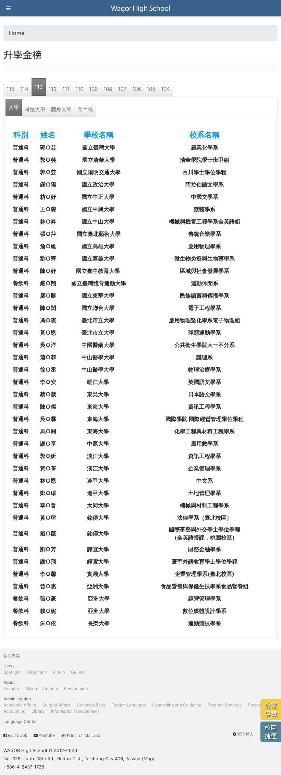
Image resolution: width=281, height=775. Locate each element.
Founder (11, 688)
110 (79, 89)
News (8, 665)
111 (66, 89)
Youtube (47, 735)
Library (38, 711)
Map (148, 758)
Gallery (78, 672)
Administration (17, 698)
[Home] (140, 8)
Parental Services (225, 704)
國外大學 (61, 109)
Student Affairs (56, 704)
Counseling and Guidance (176, 704)
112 (53, 89)
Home (16, 32)
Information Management (75, 711)
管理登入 (245, 734)
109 (93, 89)
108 (107, 89)
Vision (31, 688)
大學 (14, 107)
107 (122, 89)
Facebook (17, 735)
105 (151, 89)
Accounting (14, 711)
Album (59, 672)
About (9, 682)
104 (165, 89)
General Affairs (91, 704)
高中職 (85, 109)
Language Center (20, 721)
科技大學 (35, 109)
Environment (76, 688)
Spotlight (12, 672)
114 (24, 89)
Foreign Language (128, 704)
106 (136, 89)
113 (39, 87)
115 (10, 89)
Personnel (257, 704)
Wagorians (37, 672)
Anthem (50, 688)
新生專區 (11, 655)
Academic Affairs (19, 704)
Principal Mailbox (83, 735)
